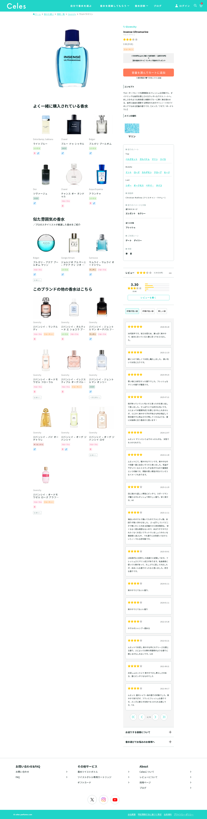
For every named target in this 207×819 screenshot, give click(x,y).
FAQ (18, 777)
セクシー (142, 213)
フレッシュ (130, 227)
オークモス (139, 185)
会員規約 (168, 814)
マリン (155, 159)
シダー (129, 185)
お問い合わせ (22, 771)
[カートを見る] (200, 6)
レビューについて (149, 777)
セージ (167, 172)
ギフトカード (84, 782)
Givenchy (131, 26)
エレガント (130, 213)
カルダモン (147, 172)
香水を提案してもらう (113, 5)
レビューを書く (148, 297)
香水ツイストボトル (88, 771)
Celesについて (147, 771)
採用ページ (145, 782)
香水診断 (140, 5)
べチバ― (150, 185)
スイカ (163, 159)
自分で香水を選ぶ (81, 5)
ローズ (137, 172)
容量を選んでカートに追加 (148, 72)
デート (129, 240)
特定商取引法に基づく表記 (150, 814)
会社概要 (132, 814)
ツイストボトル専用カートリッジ (94, 777)
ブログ (158, 5)
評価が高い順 (132, 311)
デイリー (138, 240)
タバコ (159, 185)
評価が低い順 (148, 311)
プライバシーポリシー (184, 814)
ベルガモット (131, 159)
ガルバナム (145, 159)
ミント (129, 172)
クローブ (158, 172)
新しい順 (162, 311)
